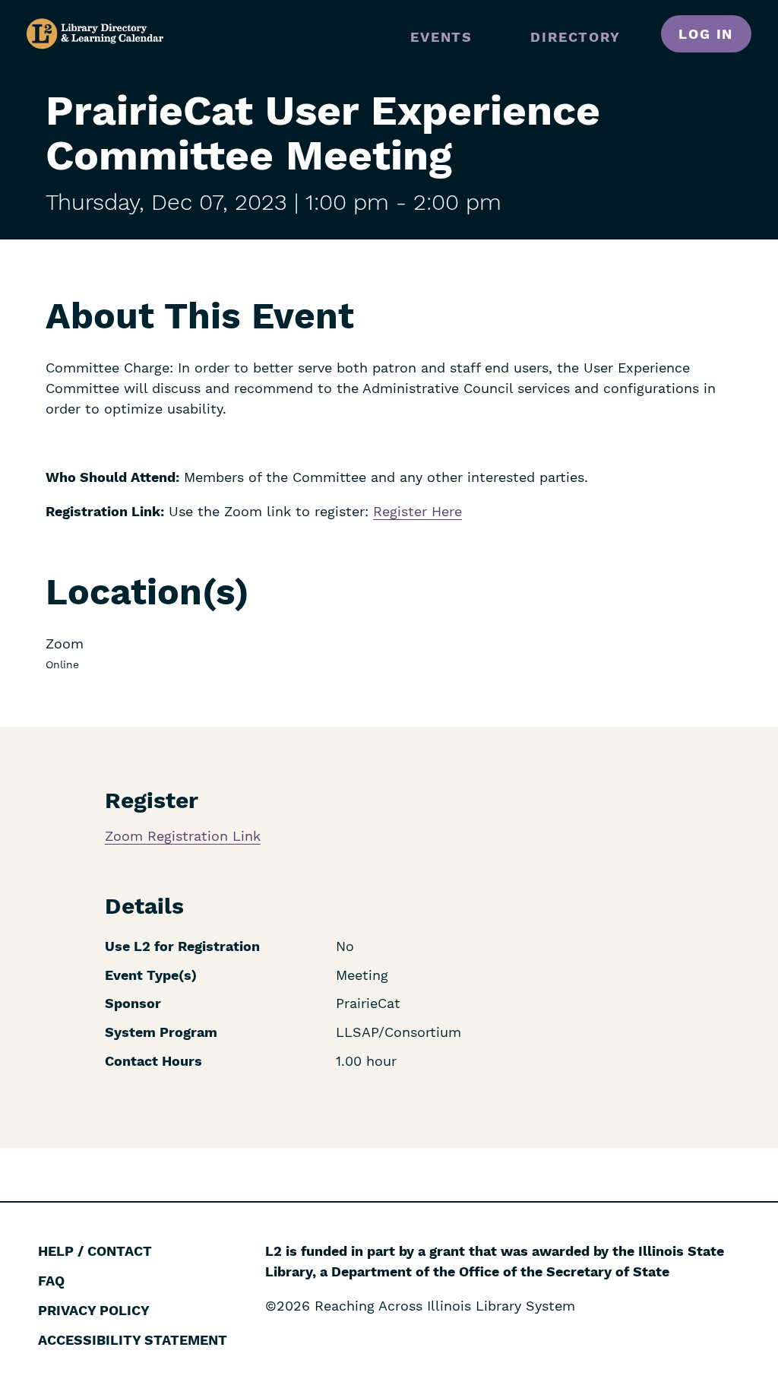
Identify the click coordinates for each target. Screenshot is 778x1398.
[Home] (95, 33)
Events (441, 37)
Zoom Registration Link (183, 836)
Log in (705, 34)
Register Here (417, 511)
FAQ (51, 1281)
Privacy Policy (94, 1310)
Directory (575, 37)
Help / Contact (95, 1251)
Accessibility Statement (132, 1340)
